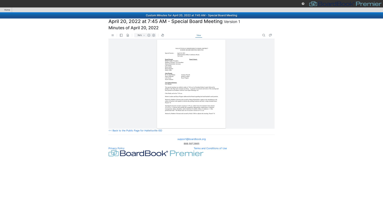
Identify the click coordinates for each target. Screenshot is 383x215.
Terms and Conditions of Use (210, 148)
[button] (303, 3)
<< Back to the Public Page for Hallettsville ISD (135, 130)
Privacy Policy (116, 148)
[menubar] (191, 3)
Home (7, 10)
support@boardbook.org (191, 139)
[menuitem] (303, 3)
